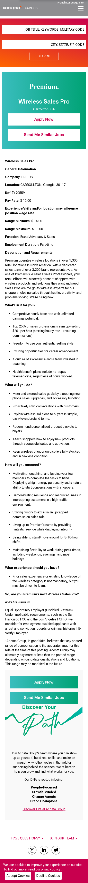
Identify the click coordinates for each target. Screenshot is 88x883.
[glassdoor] (56, 850)
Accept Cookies (18, 876)
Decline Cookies (48, 876)
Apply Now (43, 119)
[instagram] (32, 850)
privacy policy (51, 869)
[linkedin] (44, 850)
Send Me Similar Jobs (44, 134)
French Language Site (71, 2)
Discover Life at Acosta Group (44, 809)
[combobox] (44, 29)
